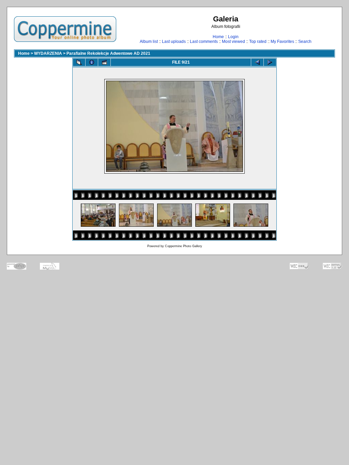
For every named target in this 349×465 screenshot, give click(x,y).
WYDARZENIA (48, 53)
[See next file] (270, 62)
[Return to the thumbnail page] (79, 62)
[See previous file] (257, 62)
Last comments (204, 41)
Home (218, 36)
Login (233, 36)
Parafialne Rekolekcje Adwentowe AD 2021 (108, 53)
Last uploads (174, 41)
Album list (149, 41)
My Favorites (282, 41)
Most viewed (233, 41)
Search (305, 41)
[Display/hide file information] (92, 62)
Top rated (258, 41)
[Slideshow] (104, 62)
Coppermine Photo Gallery (183, 246)
